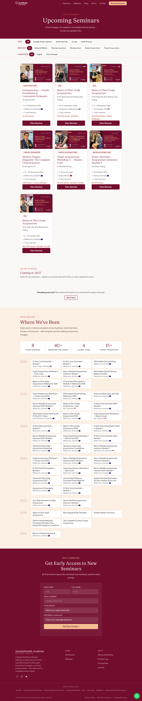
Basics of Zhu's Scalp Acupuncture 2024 (71, 428)
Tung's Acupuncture (111, 48)
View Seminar (36, 123)
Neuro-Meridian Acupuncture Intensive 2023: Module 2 (75, 460)
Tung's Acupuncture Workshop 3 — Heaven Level (106, 416)
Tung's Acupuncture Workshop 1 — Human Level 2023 (45, 460)
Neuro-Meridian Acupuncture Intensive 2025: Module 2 (44, 406)
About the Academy (105, 655)
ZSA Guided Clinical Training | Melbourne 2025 (74, 396)
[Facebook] (17, 676)
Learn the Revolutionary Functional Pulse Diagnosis (73, 480)
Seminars (66, 3)
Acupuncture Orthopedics (43, 489)
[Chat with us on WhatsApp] (137, 696)
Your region (49, 606)
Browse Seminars (118, 3)
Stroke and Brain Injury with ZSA (106, 395)
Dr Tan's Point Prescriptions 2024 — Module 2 (106, 428)
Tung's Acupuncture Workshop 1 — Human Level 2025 (45, 396)
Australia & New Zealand (42, 42)
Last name (76, 587)
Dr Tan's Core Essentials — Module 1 (43, 363)
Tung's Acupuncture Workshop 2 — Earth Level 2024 (76, 438)
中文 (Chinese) (51, 54)
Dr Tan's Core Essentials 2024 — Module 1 (106, 438)
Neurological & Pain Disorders (75, 513)
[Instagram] (21, 676)
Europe (74, 42)
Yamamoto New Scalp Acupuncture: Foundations (73, 448)
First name (48, 587)
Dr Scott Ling (103, 659)
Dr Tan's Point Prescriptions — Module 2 (44, 470)
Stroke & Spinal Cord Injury (104, 513)
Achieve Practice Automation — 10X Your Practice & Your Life (106, 480)
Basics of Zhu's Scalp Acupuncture (41, 514)
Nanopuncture (75, 48)
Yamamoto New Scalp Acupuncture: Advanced (42, 448)
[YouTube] (26, 676)
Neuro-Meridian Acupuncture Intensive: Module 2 (105, 460)
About (93, 3)
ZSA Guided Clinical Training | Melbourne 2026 (105, 373)
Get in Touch (71, 298)
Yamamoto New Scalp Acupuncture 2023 (41, 480)
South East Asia (62, 42)
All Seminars (70, 655)
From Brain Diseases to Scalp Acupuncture (44, 502)
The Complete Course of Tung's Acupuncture (75, 522)
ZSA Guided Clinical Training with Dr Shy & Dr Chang (46, 416)
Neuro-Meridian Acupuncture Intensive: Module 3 (105, 448)
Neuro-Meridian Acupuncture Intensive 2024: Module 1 (44, 438)
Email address (50, 596)
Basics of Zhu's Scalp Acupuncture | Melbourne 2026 (45, 383)
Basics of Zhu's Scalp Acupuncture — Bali (71, 406)
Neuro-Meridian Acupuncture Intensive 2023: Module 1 (105, 470)
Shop (86, 3)
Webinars (77, 3)
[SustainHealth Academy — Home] (21, 3)
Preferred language (53, 615)
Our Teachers (103, 663)
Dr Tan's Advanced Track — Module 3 (43, 428)
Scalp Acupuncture (92, 48)
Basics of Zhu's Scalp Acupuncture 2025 (71, 416)
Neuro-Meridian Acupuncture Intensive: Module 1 (75, 373)
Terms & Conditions (104, 698)
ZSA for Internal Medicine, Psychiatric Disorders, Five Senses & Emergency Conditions (46, 523)
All (28, 42)
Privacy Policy (90, 698)
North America (86, 42)
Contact (102, 3)
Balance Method (41, 48)
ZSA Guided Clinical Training (105, 362)
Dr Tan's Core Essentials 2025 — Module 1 (106, 406)
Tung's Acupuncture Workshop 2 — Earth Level (45, 373)
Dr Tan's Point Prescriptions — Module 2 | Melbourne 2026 (74, 383)
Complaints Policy (120, 698)
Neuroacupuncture (58, 48)
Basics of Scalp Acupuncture (44, 534)
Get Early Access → (71, 626)
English (39, 54)
